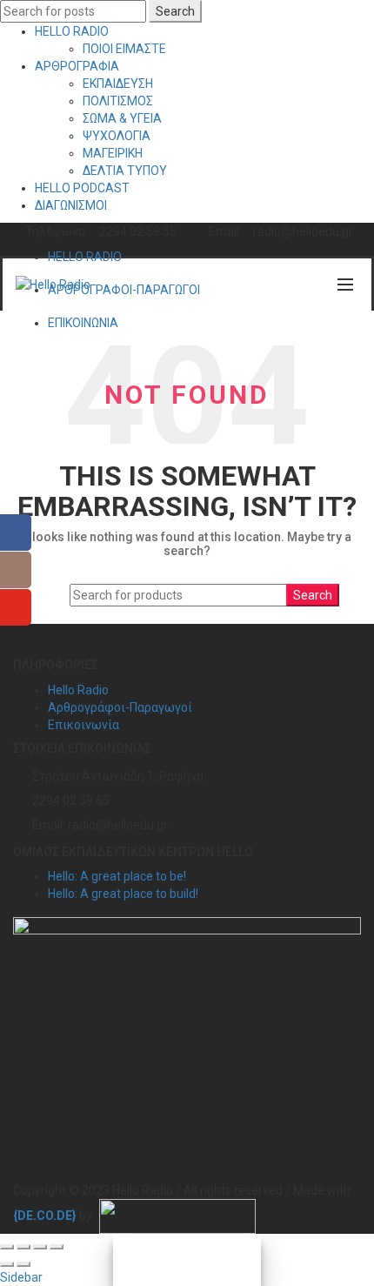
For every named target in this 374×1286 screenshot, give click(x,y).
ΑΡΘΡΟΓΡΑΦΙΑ (77, 66)
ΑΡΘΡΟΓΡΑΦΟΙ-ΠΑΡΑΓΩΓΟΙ (124, 290)
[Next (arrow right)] (23, 1264)
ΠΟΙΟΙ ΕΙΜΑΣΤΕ (124, 49)
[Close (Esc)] (7, 1246)
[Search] (308, 284)
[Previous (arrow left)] (7, 1264)
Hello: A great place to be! (117, 876)
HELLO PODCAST (82, 188)
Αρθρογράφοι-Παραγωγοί (120, 707)
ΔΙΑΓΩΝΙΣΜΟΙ (71, 205)
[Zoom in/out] (56, 1246)
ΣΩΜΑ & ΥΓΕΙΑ (122, 118)
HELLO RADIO (72, 31)
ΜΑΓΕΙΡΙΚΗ (113, 153)
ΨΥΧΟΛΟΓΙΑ (116, 136)
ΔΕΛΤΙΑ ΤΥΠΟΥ (125, 170)
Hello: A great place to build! (123, 894)
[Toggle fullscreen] (40, 1246)
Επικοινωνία (83, 725)
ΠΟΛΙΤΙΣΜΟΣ (118, 101)
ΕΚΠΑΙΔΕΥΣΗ (118, 83)
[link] (45, 1215)
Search (175, 11)
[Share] (23, 1246)
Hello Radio (78, 690)
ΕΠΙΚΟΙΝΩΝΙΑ (83, 323)
